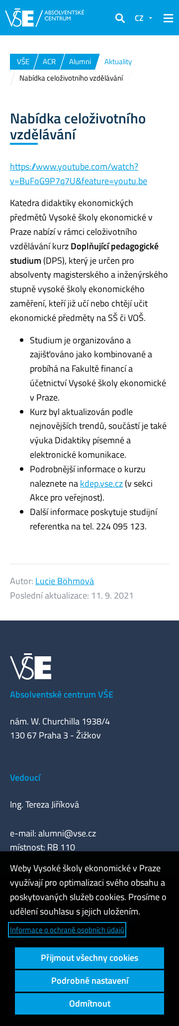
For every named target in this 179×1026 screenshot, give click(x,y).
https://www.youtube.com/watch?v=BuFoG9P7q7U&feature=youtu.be (78, 174)
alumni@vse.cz (67, 833)
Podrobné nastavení (89, 980)
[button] (119, 17)
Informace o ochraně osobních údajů (67, 929)
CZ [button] (139, 18)
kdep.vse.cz (101, 483)
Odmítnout (89, 1003)
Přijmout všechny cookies (89, 957)
